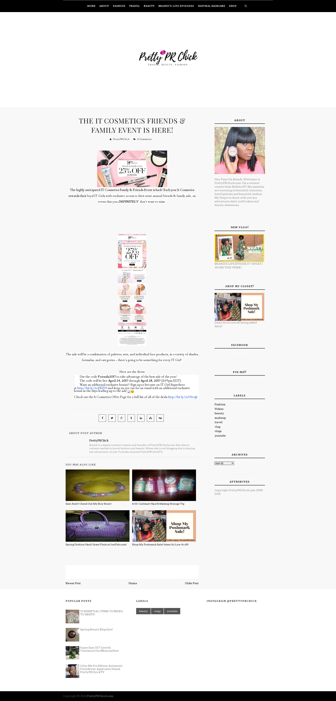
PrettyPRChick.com (100, 696)
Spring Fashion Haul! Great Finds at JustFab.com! (96, 544)
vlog (217, 426)
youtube (220, 435)
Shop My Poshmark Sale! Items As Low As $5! (160, 544)
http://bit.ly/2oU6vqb (182, 397)
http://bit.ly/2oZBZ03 (92, 388)
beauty (219, 413)
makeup (220, 417)
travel (219, 422)
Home (133, 583)
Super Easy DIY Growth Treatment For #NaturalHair (99, 649)
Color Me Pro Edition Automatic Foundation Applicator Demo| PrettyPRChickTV (101, 669)
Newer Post (73, 583)
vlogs (218, 431)
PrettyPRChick (121, 139)
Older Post (192, 583)
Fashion (220, 404)
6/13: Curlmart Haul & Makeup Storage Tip (158, 503)
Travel (134, 6)
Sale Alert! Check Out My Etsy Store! (88, 503)
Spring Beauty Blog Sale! (96, 629)
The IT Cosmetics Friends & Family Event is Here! (132, 125)
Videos (219, 409)
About (104, 6)
